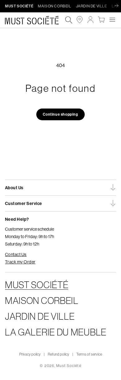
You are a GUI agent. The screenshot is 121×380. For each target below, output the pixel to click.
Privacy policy (30, 354)
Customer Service (23, 203)
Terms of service (89, 354)
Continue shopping (60, 114)
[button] (112, 19)
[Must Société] (35, 20)
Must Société (68, 365)
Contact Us (16, 254)
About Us (14, 187)
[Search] (69, 20)
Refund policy (58, 354)
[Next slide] (118, 6)
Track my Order (20, 262)
